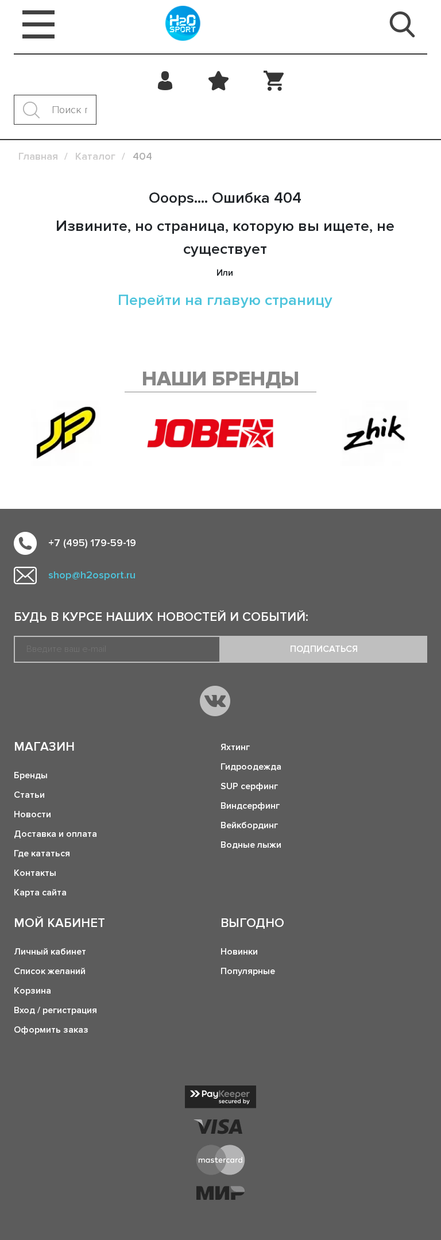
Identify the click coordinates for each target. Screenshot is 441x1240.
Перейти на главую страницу (225, 300)
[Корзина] (274, 80)
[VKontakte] (215, 701)
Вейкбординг (249, 825)
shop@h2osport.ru (92, 575)
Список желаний (50, 971)
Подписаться (324, 649)
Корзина (32, 990)
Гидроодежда (250, 766)
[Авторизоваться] (165, 80)
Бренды (31, 775)
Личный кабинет (50, 951)
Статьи (29, 795)
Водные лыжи (250, 845)
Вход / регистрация (55, 1010)
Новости (32, 814)
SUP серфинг (249, 786)
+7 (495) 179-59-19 (92, 542)
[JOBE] (220, 433)
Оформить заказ (51, 1030)
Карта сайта (40, 892)
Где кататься (42, 853)
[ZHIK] (375, 433)
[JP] (66, 433)
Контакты (35, 873)
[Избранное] (218, 80)
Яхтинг (235, 747)
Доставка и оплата (55, 834)
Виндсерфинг (250, 806)
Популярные (247, 971)
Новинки (239, 951)
